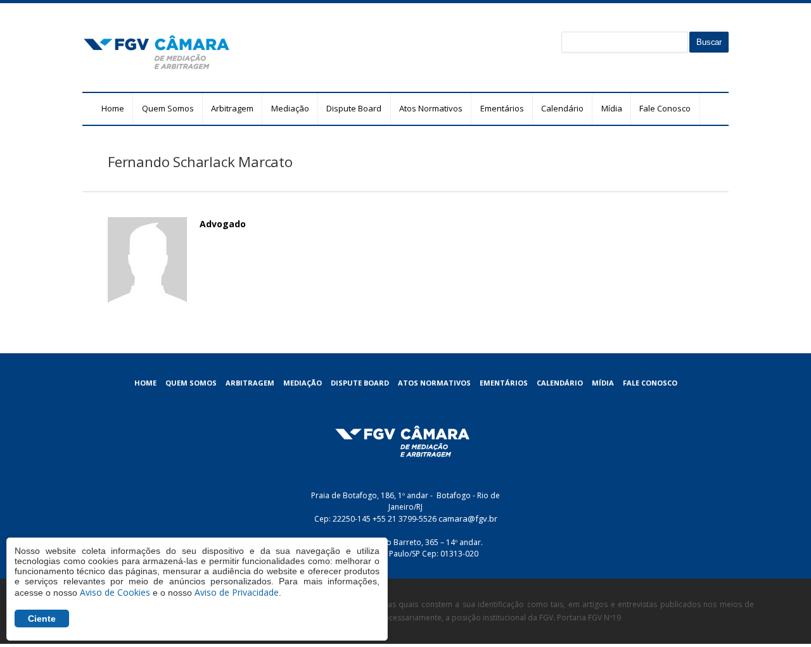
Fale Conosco (665, 108)
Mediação (290, 108)
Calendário (562, 108)
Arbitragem (232, 108)
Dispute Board (353, 108)
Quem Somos (168, 108)
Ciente (42, 618)
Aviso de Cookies (115, 592)
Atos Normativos (431, 108)
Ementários (502, 108)
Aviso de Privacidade (237, 592)
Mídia (611, 108)
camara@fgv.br (467, 518)
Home (112, 108)
